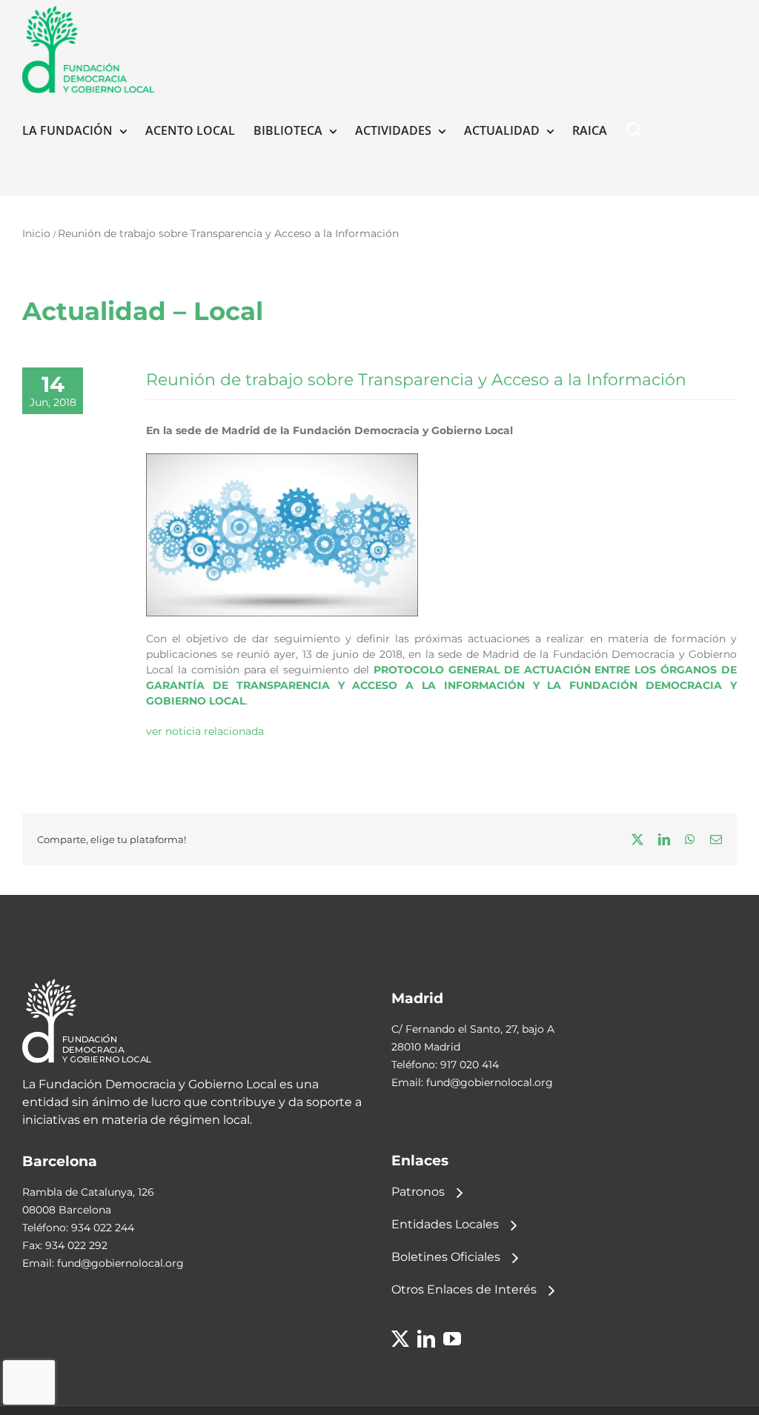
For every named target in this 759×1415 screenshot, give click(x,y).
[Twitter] (400, 1339)
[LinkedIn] (426, 1339)
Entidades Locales (445, 1224)
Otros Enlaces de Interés (464, 1289)
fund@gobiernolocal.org (489, 1082)
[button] (637, 130)
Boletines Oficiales (445, 1257)
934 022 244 (102, 1227)
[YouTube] (452, 1339)
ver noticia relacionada (205, 731)
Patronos (418, 1192)
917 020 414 (469, 1064)
